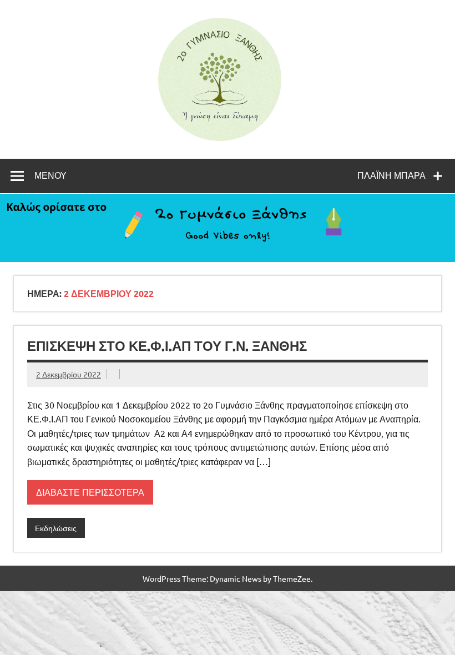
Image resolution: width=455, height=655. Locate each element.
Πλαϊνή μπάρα (391, 175)
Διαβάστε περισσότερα (90, 491)
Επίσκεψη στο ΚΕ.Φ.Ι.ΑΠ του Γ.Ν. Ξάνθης (167, 345)
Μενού (50, 175)
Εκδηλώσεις (56, 528)
